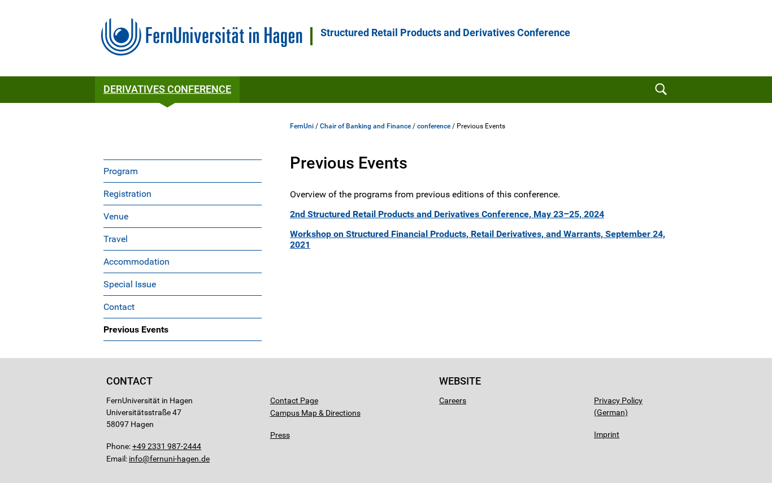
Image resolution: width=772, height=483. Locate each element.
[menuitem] (182, 170)
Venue (115, 216)
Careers (452, 400)
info (135, 458)
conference (433, 126)
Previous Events (135, 329)
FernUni (302, 126)
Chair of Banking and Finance (365, 126)
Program (120, 171)
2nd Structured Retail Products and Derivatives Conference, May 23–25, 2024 (447, 214)
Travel (115, 239)
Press (280, 434)
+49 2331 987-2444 (166, 446)
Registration (127, 193)
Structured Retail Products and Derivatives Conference (445, 32)
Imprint (606, 434)
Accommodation (136, 261)
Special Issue (129, 284)
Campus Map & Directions (315, 412)
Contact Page (294, 400)
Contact (119, 306)
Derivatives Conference (167, 89)
